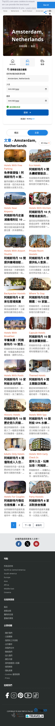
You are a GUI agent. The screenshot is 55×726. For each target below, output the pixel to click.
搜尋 (26, 112)
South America (10, 573)
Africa (6, 585)
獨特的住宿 (8, 614)
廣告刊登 (8, 659)
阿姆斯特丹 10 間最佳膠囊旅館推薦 (40, 341)
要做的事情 (8, 618)
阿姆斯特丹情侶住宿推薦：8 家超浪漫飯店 (14, 505)
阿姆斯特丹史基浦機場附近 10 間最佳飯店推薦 (15, 219)
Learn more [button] (31, 8)
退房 (8, 96)
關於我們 (8, 633)
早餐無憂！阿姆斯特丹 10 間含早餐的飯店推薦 (15, 344)
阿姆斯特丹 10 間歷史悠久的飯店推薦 (15, 423)
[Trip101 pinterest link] (20, 695)
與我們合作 (9, 648)
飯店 (33, 46)
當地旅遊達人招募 (12, 663)
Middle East (9, 588)
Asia (6, 581)
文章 (37, 132)
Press (7, 678)
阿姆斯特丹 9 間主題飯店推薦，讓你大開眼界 (39, 383)
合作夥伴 (8, 644)
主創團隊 (8, 636)
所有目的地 (8, 566)
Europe (7, 577)
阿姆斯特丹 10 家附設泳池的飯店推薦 (15, 383)
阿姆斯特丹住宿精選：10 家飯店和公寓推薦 (39, 301)
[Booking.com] (31, 118)
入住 (8, 84)
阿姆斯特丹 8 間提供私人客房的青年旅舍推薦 (39, 262)
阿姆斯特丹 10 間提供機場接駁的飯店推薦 (15, 262)
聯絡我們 (8, 651)
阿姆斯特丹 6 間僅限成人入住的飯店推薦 (14, 462)
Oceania (7, 592)
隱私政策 (8, 670)
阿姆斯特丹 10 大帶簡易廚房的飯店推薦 (40, 216)
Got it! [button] (46, 5)
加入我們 (8, 655)
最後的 (39, 525)
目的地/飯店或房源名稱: (15, 73)
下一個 (28, 525)
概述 (16, 132)
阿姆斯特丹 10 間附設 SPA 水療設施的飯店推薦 (40, 423)
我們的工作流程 (11, 640)
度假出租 (23, 46)
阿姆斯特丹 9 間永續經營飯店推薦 (39, 173)
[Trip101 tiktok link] (35, 695)
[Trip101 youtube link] (28, 695)
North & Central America (14, 570)
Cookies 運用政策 (12, 674)
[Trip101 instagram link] (14, 695)
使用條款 (8, 666)
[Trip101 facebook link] (7, 695)
